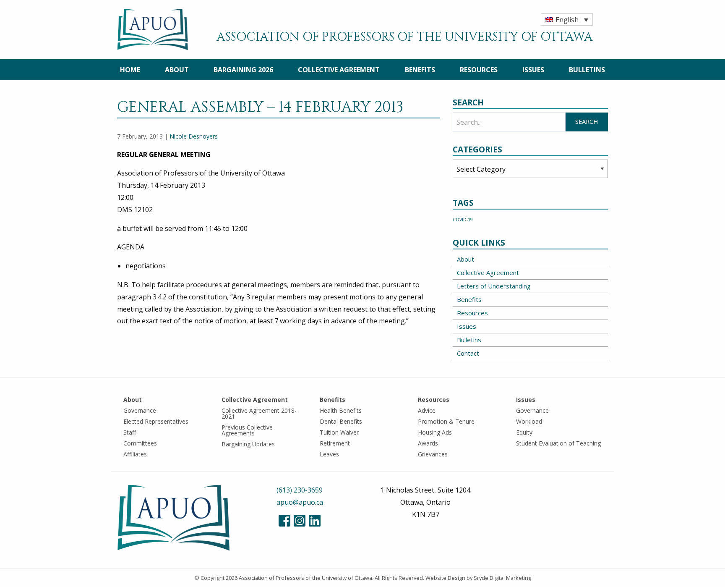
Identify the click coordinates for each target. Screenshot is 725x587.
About (177, 69)
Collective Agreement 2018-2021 (259, 413)
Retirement (335, 443)
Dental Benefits (341, 421)
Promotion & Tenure (446, 421)
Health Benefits (341, 410)
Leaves (329, 454)
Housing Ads (435, 432)
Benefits (420, 69)
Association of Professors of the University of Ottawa (305, 578)
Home (130, 69)
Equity (524, 432)
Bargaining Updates (248, 444)
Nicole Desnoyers (194, 136)
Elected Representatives (155, 421)
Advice (427, 410)
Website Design (445, 578)
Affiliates (135, 454)
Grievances (433, 454)
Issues (533, 69)
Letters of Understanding (494, 286)
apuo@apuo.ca (299, 502)
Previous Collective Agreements (247, 430)
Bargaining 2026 (243, 69)
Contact (468, 353)
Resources (479, 69)
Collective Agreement (339, 69)
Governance (139, 410)
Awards (428, 443)
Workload (529, 421)
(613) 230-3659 (299, 490)
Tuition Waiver (339, 432)
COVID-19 (463, 220)
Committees (140, 443)
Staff (129, 432)
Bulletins (587, 69)
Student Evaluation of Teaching (558, 443)
